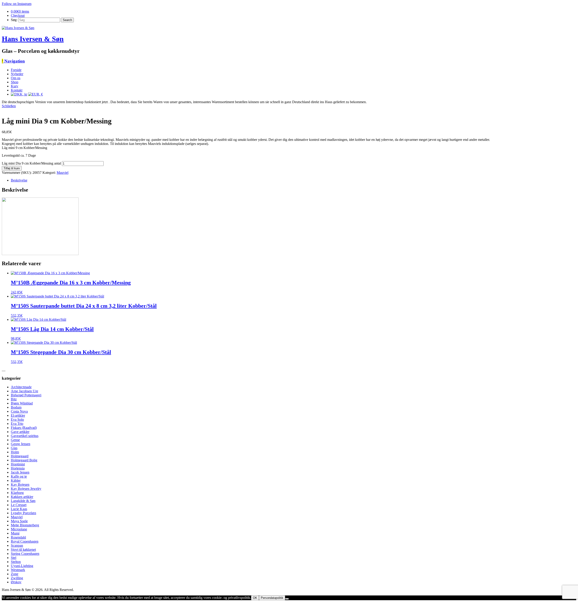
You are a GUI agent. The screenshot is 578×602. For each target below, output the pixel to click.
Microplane (19, 529)
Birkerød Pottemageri (26, 395)
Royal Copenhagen (24, 541)
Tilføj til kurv (12, 168)
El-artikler (18, 415)
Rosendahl (18, 537)
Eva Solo (17, 419)
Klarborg (17, 493)
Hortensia (18, 468)
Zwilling (17, 578)
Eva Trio (17, 423)
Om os (15, 78)
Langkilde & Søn (23, 501)
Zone (14, 574)
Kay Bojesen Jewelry (26, 488)
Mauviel (62, 172)
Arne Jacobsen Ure (24, 391)
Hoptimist (18, 464)
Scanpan (17, 545)
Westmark (18, 570)
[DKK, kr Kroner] (19, 94)
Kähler (16, 480)
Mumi (15, 533)
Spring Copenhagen (25, 554)
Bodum (16, 407)
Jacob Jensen (20, 472)
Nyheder (17, 74)
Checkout (18, 15)
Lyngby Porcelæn (23, 513)
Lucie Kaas (19, 509)
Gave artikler (20, 432)
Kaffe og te (19, 476)
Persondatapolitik (272, 598)
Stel (13, 558)
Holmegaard (19, 456)
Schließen (9, 106)
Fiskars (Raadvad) (24, 428)
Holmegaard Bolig (24, 460)
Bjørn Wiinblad (22, 403)
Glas (14, 448)
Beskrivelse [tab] (19, 180)
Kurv (14, 86)
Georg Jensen (20, 444)
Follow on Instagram (16, 4)
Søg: (14, 20)
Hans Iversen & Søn (33, 39)
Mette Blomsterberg (25, 525)
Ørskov (16, 582)
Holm (15, 452)
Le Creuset (18, 505)
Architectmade (21, 387)
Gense (15, 440)
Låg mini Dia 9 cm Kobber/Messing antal (31, 163)
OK (255, 598)
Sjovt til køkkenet (23, 549)
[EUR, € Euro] (35, 94)
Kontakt (16, 90)
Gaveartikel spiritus (24, 436)
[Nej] (287, 599)
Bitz (14, 399)
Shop (14, 82)
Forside (16, 70)
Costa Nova (19, 411)
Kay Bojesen (20, 484)
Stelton (16, 562)
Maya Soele (19, 521)
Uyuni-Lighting (22, 566)
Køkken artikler (22, 497)
